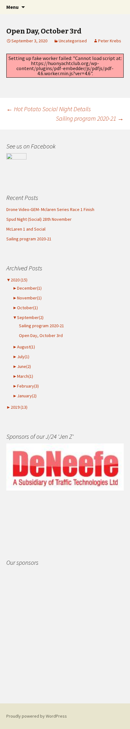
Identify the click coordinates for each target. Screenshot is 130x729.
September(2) (28, 317)
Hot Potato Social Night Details (48, 109)
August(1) (24, 347)
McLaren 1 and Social (25, 229)
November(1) (27, 298)
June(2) (22, 366)
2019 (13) (16, 407)
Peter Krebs (109, 41)
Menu (12, 7)
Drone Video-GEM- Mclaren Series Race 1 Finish (50, 209)
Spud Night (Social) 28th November (39, 219)
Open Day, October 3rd (41, 335)
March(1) (23, 376)
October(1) (25, 307)
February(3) (26, 386)
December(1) (27, 288)
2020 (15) (16, 280)
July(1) (21, 356)
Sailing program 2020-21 (90, 118)
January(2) (25, 396)
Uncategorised (73, 41)
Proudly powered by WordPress (36, 716)
